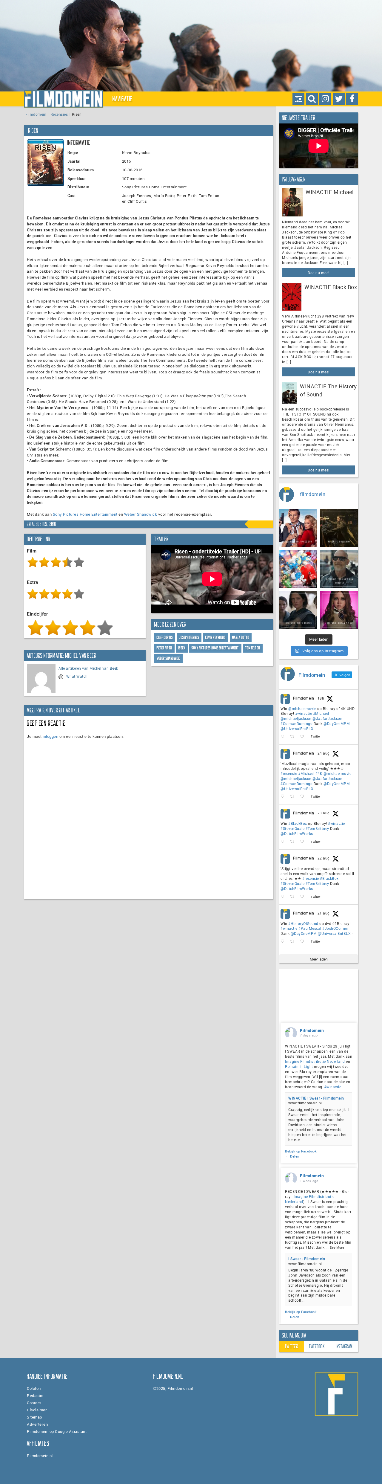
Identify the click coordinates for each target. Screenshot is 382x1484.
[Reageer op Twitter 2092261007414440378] (284, 737)
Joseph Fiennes (189, 637)
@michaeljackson (296, 718)
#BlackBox (297, 823)
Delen (294, 1156)
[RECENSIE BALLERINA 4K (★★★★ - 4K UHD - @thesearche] (339, 528)
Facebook (317, 1346)
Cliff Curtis (165, 637)
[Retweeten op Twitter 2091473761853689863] (294, 842)
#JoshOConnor (335, 928)
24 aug (324, 753)
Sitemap (34, 1417)
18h (321, 698)
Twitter (291, 1346)
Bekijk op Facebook (301, 1151)
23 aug (324, 812)
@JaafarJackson (327, 718)
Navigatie (123, 99)
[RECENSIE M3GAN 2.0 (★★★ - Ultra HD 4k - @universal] (339, 610)
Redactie (35, 1395)
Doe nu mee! (318, 272)
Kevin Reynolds (215, 637)
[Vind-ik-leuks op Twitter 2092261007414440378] (304, 737)
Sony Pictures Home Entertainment (85, 514)
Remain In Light (299, 1066)
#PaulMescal (309, 928)
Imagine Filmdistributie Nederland (315, 1061)
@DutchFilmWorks (297, 833)
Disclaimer (37, 1410)
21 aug (324, 913)
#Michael (321, 713)
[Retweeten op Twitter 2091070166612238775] (294, 897)
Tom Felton (252, 648)
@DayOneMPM (337, 723)
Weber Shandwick (140, 514)
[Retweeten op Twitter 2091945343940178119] (294, 796)
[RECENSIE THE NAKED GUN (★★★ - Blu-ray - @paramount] (298, 528)
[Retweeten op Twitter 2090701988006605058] (294, 941)
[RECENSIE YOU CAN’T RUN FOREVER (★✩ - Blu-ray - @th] (339, 569)
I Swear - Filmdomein (306, 1258)
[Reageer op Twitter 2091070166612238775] (284, 897)
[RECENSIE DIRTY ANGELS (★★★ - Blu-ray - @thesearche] (298, 610)
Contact (34, 1402)
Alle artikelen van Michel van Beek (88, 668)
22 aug (324, 858)
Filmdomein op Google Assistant (57, 1431)
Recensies (59, 114)
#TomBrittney (317, 828)
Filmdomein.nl (40, 1455)
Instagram (344, 1346)
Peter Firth (164, 648)
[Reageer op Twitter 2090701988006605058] (284, 941)
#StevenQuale (292, 828)
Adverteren (37, 1424)
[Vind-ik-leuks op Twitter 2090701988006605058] (304, 941)
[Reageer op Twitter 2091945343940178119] (284, 796)
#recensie (289, 773)
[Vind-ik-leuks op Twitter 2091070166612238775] (304, 897)
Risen (182, 648)
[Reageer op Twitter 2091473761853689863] (284, 842)
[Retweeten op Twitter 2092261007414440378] (294, 737)
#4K (319, 773)
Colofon (34, 1388)
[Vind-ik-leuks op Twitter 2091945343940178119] (304, 796)
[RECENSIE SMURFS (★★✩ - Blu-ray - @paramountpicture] (298, 569)
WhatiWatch (77, 676)
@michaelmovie (302, 708)
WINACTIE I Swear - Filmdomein (316, 1098)
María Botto (240, 637)
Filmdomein (35, 114)
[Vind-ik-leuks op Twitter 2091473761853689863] (304, 842)
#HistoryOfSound (303, 923)
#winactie (303, 713)
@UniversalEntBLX (297, 728)
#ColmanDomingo (296, 723)
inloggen (50, 736)
